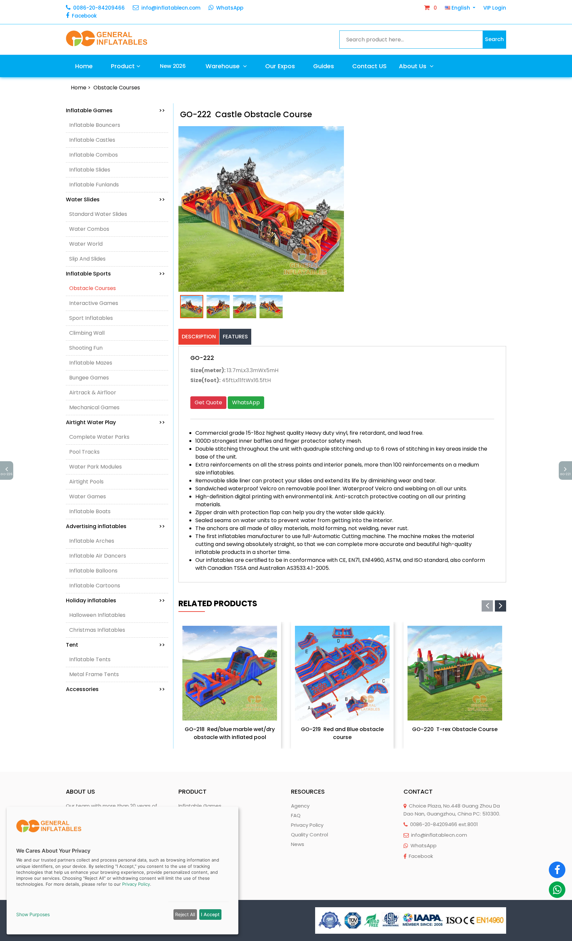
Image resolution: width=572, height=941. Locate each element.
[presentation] (487, 606)
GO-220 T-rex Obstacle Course (455, 729)
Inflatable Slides (89, 169)
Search (494, 39)
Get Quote (208, 402)
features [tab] (235, 336)
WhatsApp (229, 7)
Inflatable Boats (90, 511)
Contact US (369, 66)
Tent (115, 645)
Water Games (87, 496)
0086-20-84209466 (99, 7)
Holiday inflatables (115, 600)
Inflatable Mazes (90, 363)
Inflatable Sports (115, 273)
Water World (86, 244)
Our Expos (280, 66)
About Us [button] (413, 66)
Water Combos (89, 229)
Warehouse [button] (223, 66)
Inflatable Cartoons (94, 585)
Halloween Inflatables (97, 615)
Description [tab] (199, 336)
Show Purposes (33, 914)
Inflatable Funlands (94, 184)
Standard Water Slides (98, 214)
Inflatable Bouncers (94, 125)
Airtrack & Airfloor (92, 392)
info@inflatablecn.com (171, 7)
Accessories (115, 689)
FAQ (296, 815)
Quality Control (309, 834)
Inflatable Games (115, 110)
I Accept (210, 914)
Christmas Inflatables (97, 630)
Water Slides (115, 199)
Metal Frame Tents (94, 674)
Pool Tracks (84, 452)
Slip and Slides (87, 259)
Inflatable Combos (93, 155)
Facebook (84, 15)
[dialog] (122, 870)
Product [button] (123, 66)
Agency (300, 805)
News (297, 844)
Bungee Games (89, 377)
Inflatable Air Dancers (97, 556)
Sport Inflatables (91, 318)
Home (84, 66)
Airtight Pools (86, 481)
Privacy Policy (307, 824)
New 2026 (173, 66)
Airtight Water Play (115, 422)
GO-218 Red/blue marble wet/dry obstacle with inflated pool (230, 733)
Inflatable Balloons (93, 570)
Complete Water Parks (99, 437)
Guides (323, 66)
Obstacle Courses (116, 87)
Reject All (185, 914)
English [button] (460, 7)
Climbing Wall (87, 333)
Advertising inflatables (115, 526)
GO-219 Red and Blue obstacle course (342, 733)
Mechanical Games (94, 407)
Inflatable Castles (92, 140)
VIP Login (494, 7)
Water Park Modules (95, 466)
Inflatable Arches (91, 541)
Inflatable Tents (90, 659)
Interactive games (93, 303)
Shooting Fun (86, 348)
